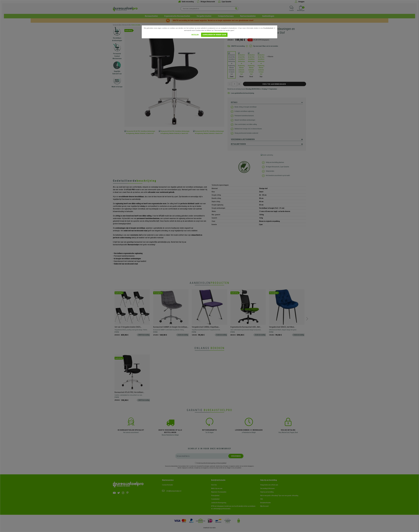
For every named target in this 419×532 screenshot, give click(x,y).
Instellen (195, 34)
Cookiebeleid (268, 28)
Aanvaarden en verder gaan (214, 35)
